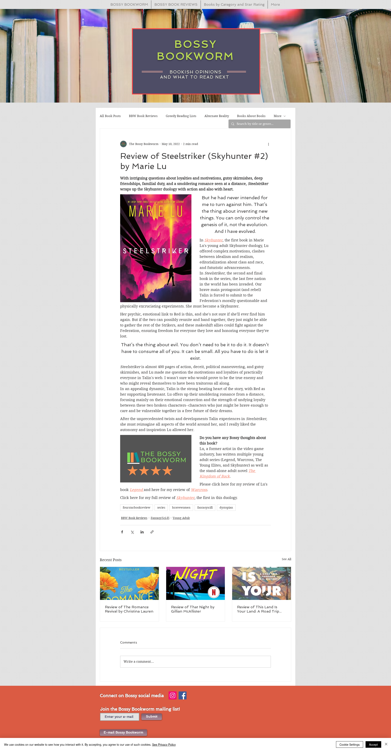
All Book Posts (110, 116)
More (277, 116)
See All (286, 559)
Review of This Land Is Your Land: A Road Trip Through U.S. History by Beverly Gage (258, 609)
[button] (123, 732)
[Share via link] (152, 532)
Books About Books (251, 116)
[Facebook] (183, 695)
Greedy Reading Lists (181, 116)
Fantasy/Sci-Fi (160, 518)
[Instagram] (173, 695)
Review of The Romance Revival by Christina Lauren (129, 609)
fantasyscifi (205, 507)
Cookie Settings (349, 744)
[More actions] (268, 144)
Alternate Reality (216, 116)
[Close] (386, 744)
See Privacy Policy (164, 744)
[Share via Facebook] (122, 532)
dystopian (226, 507)
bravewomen (181, 507)
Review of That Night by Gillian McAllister (192, 609)
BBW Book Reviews (143, 116)
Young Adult (181, 518)
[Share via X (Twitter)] (132, 532)
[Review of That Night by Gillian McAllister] (195, 583)
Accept (373, 744)
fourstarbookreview (136, 507)
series (161, 507)
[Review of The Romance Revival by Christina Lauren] (129, 583)
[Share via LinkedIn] (142, 532)
